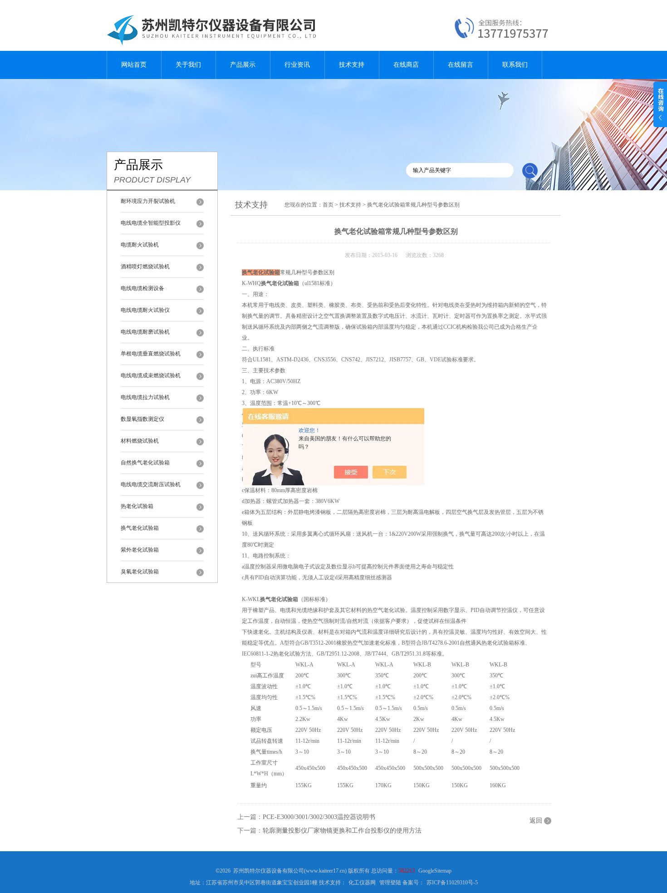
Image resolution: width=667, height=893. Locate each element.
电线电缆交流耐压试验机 (151, 484)
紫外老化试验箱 (140, 550)
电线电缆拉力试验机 (145, 397)
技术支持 (351, 64)
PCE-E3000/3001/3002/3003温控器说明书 (319, 817)
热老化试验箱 (137, 506)
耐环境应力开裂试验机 (148, 201)
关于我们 (188, 64)
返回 (536, 820)
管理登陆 (390, 882)
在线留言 (460, 64)
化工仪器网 (362, 882)
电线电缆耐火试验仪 (145, 310)
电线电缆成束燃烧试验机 (151, 375)
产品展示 (242, 64)
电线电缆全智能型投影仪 (151, 223)
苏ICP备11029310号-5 (452, 882)
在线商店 (406, 64)
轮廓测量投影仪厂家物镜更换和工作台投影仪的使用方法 (342, 830)
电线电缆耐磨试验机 (145, 332)
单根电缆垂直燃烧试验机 (151, 353)
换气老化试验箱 (140, 528)
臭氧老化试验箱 (140, 571)
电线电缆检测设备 (142, 288)
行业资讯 (297, 64)
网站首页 (134, 64)
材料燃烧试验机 (140, 441)
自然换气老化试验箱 (145, 462)
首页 (328, 205)
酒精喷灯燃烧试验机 (145, 266)
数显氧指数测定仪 (142, 419)
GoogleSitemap (434, 871)
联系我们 (515, 64)
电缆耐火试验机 (140, 245)
